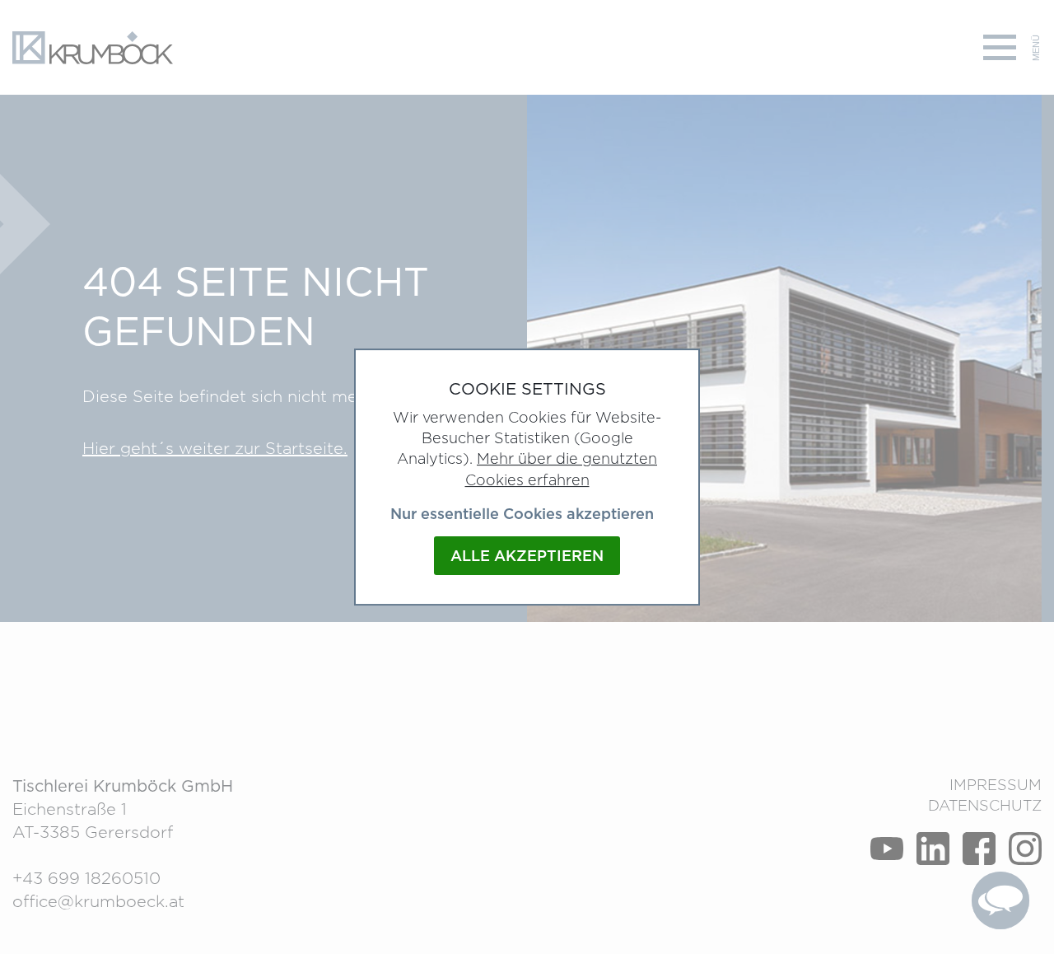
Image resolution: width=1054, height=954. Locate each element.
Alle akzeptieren (527, 555)
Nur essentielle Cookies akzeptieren (522, 513)
